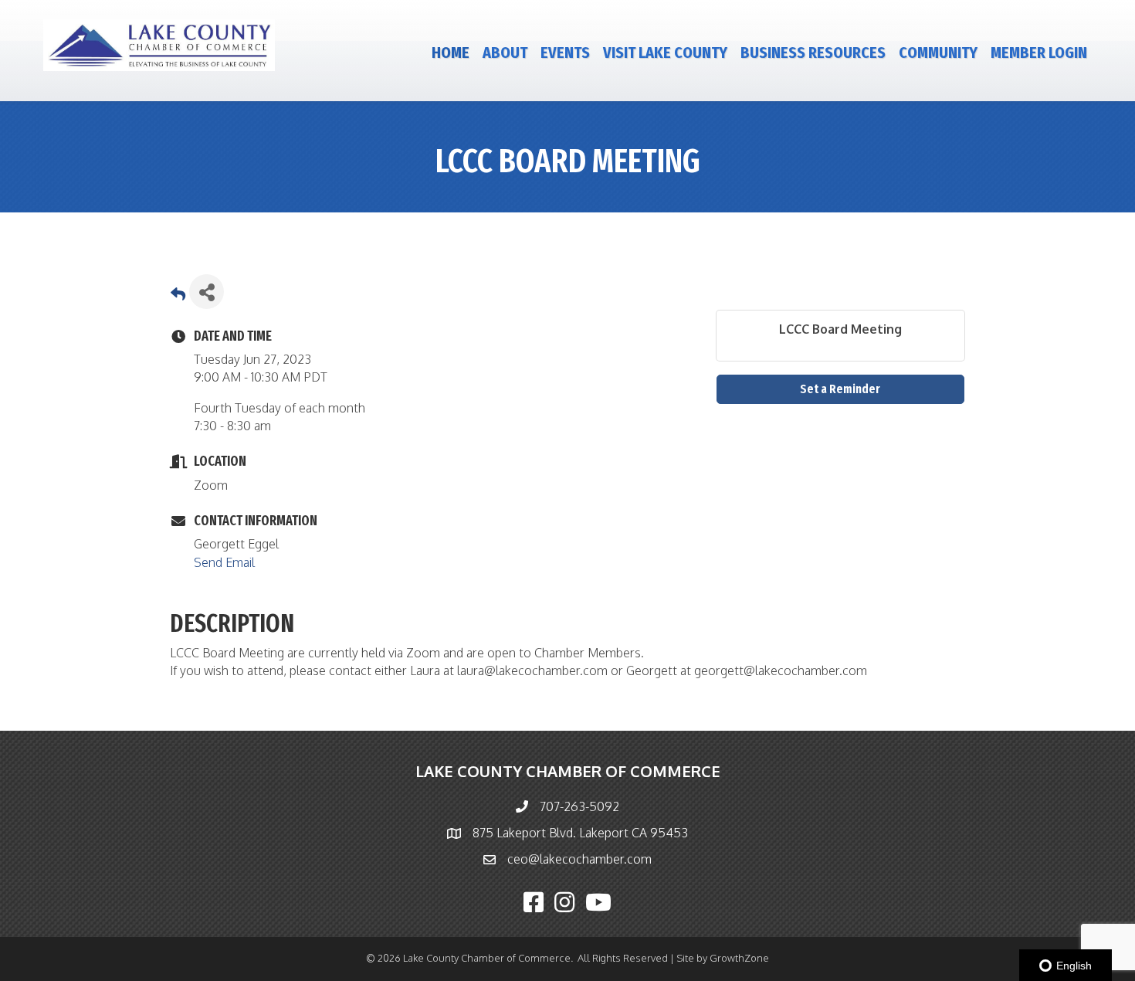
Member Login (1039, 52)
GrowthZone (739, 958)
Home (450, 52)
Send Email (224, 562)
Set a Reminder (840, 389)
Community (938, 52)
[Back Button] (178, 296)
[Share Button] (206, 291)
